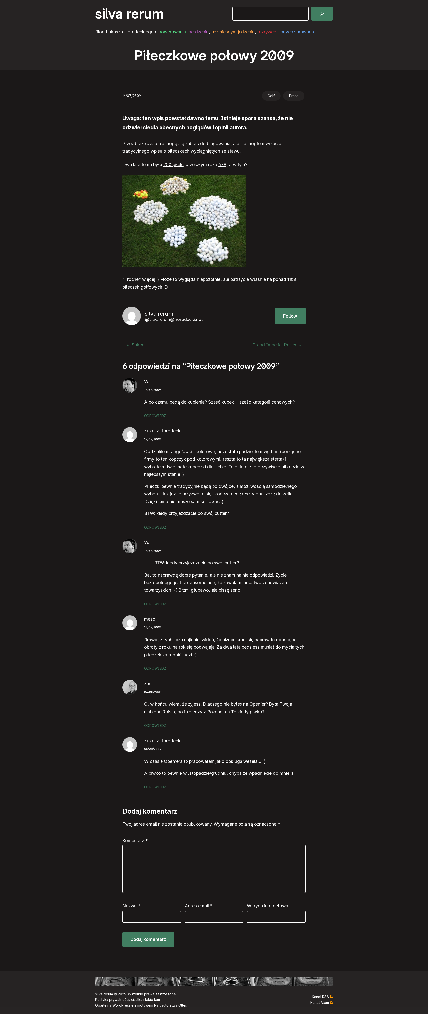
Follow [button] (290, 316)
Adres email (198, 905)
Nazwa (131, 905)
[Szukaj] (322, 14)
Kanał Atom (319, 1002)
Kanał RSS (320, 997)
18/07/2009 (152, 627)
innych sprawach (297, 31)
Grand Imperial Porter (274, 344)
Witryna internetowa (267, 905)
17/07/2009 (152, 390)
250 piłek (173, 164)
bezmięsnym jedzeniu (233, 31)
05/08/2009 (152, 749)
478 (222, 164)
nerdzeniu (199, 31)
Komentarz (135, 840)
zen (147, 683)
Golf (271, 96)
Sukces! (140, 344)
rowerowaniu (173, 31)
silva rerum (129, 13)
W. (146, 381)
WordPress (121, 1005)
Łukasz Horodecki (163, 430)
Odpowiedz (155, 416)
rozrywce (266, 31)
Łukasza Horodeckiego (130, 31)
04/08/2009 (152, 692)
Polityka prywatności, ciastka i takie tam (127, 999)
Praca (293, 96)
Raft (157, 1005)
